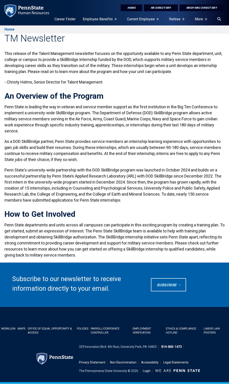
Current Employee (139, 21)
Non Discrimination (123, 362)
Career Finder (65, 19)
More (197, 21)
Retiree (172, 21)
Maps (21, 328)
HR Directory (161, 7)
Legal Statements (176, 362)
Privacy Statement (92, 362)
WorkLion (8, 328)
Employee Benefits (96, 21)
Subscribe (167, 285)
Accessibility (150, 362)
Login (147, 371)
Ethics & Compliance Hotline (181, 330)
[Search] (219, 19)
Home (131, 7)
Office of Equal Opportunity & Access (50, 330)
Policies (83, 328)
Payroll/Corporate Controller (105, 330)
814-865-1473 (171, 347)
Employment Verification (142, 330)
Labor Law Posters (212, 330)
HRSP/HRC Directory (201, 7)
